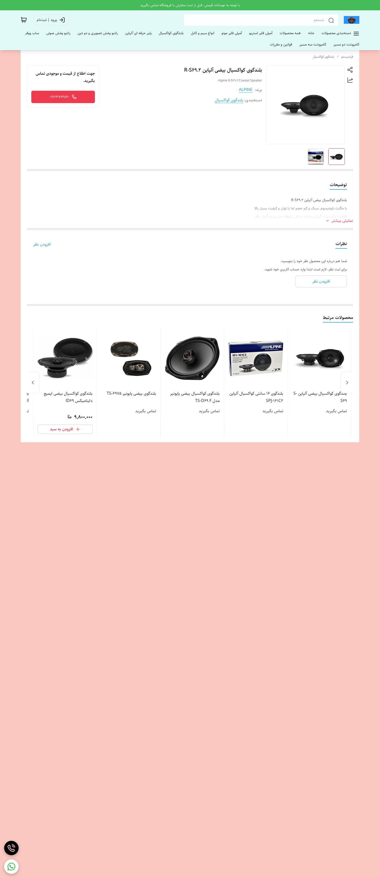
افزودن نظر (42, 244)
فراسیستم (347, 56)
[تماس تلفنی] (11, 848)
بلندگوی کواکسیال (323, 56)
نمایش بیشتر (342, 221)
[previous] (347, 382)
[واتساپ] (11, 866)
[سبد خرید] (24, 20)
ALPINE (246, 90)
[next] (33, 382)
